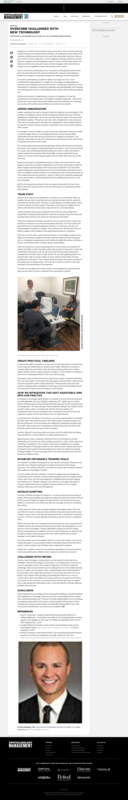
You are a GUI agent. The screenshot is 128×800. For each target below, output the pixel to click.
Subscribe (119, 16)
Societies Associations (78, 748)
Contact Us (49, 755)
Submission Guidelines (78, 750)
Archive (48, 750)
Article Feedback (50, 752)
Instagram (100, 750)
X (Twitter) (100, 748)
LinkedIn (99, 752)
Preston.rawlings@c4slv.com (38, 730)
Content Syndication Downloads (80, 752)
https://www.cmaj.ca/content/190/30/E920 (53, 628)
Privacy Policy (64, 789)
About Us (48, 748)
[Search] (111, 16)
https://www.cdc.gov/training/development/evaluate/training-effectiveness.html (50, 638)
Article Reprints (75, 745)
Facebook (100, 745)
